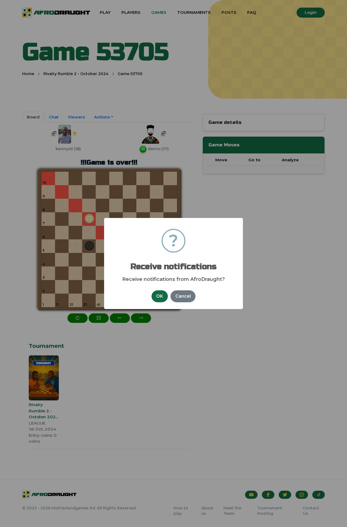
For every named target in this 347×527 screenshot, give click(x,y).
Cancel (183, 296)
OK (159, 296)
